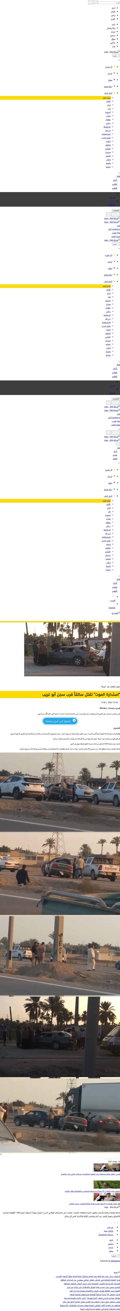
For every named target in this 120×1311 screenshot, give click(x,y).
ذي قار (108, 130)
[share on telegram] (106, 681)
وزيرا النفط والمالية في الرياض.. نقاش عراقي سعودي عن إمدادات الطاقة (90, 1280)
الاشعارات (116, 210)
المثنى (108, 149)
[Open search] (108, 214)
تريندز (110, 73)
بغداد (108, 116)
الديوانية (107, 127)
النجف (108, 156)
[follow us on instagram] (112, 1222)
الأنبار (108, 101)
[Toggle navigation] (115, 214)
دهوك (108, 119)
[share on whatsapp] (109, 681)
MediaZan (115, 1261)
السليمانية (106, 134)
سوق (110, 80)
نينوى (108, 159)
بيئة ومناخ (108, 86)
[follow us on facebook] (118, 1222)
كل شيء (108, 67)
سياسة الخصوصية (106, 1234)
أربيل (109, 105)
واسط (108, 163)
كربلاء (108, 141)
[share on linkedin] (112, 681)
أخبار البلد (108, 93)
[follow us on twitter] (115, 1222)
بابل (109, 109)
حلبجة (108, 167)
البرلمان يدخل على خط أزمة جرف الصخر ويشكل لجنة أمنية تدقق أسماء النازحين (88, 1276)
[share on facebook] (118, 681)
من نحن (110, 1227)
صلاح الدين (106, 138)
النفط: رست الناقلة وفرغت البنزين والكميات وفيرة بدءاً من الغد (94, 1291)
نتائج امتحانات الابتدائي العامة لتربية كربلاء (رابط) (100, 1309)
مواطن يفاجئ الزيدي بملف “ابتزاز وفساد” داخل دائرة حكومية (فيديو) (92, 1298)
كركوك (108, 145)
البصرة (108, 112)
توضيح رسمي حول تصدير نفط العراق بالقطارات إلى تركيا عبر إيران (93, 1287)
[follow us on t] (110, 1222)
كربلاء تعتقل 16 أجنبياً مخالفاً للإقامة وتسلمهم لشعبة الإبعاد (95, 1294)
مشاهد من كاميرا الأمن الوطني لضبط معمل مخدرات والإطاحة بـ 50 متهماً (90, 1305)
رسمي (110, 1244)
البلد (111, 1240)
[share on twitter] (115, 681)
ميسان (108, 152)
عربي (114, 1256)
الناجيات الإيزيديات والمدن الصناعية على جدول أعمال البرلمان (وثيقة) (92, 1284)
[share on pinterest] (104, 681)
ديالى (108, 123)
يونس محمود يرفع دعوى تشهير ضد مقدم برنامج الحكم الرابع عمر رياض (91, 1302)
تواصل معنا (108, 1231)
